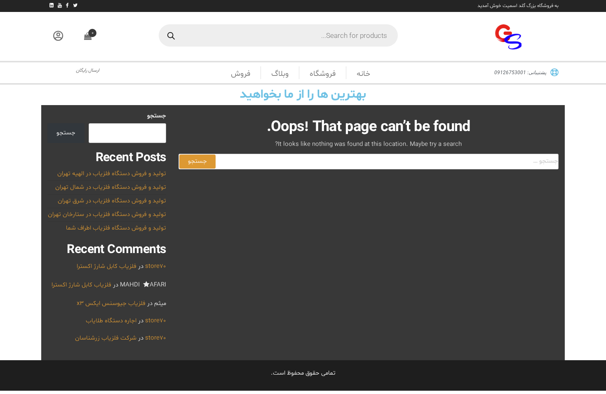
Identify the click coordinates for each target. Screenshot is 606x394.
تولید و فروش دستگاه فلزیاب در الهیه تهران (111, 173)
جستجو (156, 116)
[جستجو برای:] (369, 161)
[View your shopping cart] (88, 37)
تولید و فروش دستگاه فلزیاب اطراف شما (116, 228)
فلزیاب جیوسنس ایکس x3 (111, 303)
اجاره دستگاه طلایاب (111, 321)
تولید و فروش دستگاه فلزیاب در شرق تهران (112, 201)
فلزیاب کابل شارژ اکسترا (106, 266)
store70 (155, 266)
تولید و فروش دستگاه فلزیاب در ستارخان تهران (107, 214)
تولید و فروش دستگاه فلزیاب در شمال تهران (110, 187)
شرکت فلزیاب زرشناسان (105, 338)
